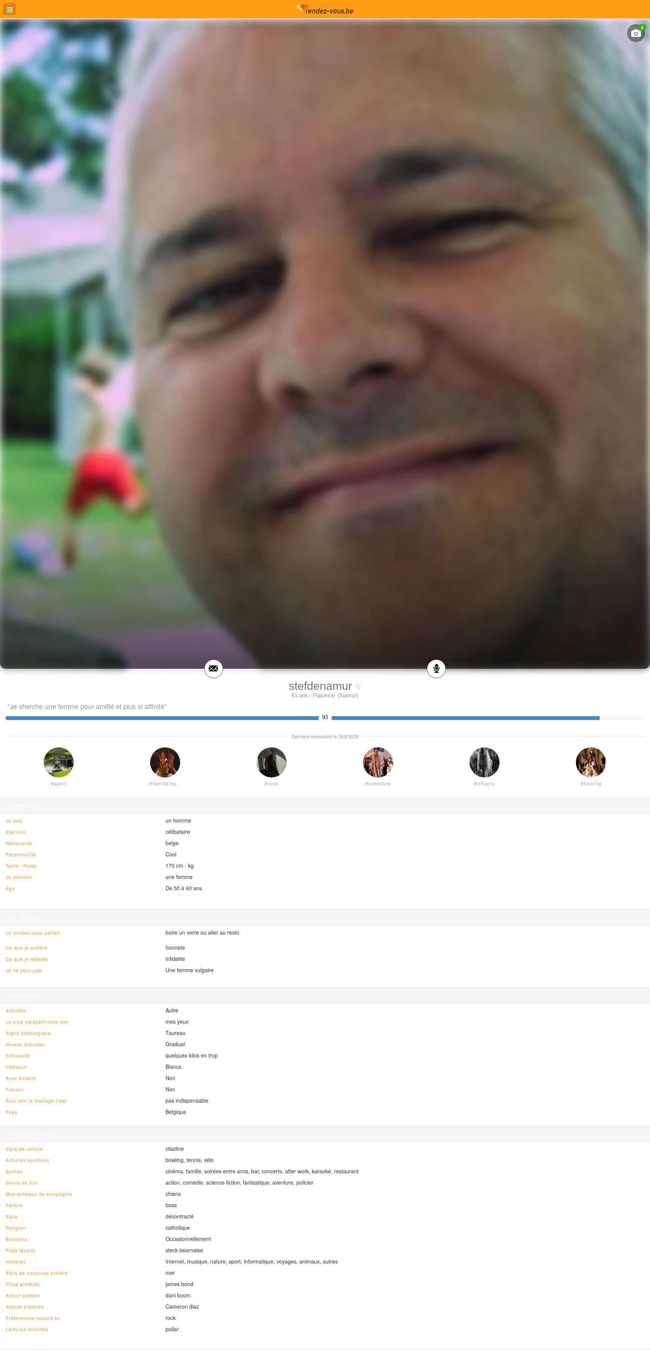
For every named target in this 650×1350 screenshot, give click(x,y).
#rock (271, 783)
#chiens (484, 783)
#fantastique (165, 783)
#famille (591, 783)
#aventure (378, 783)
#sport (59, 783)
